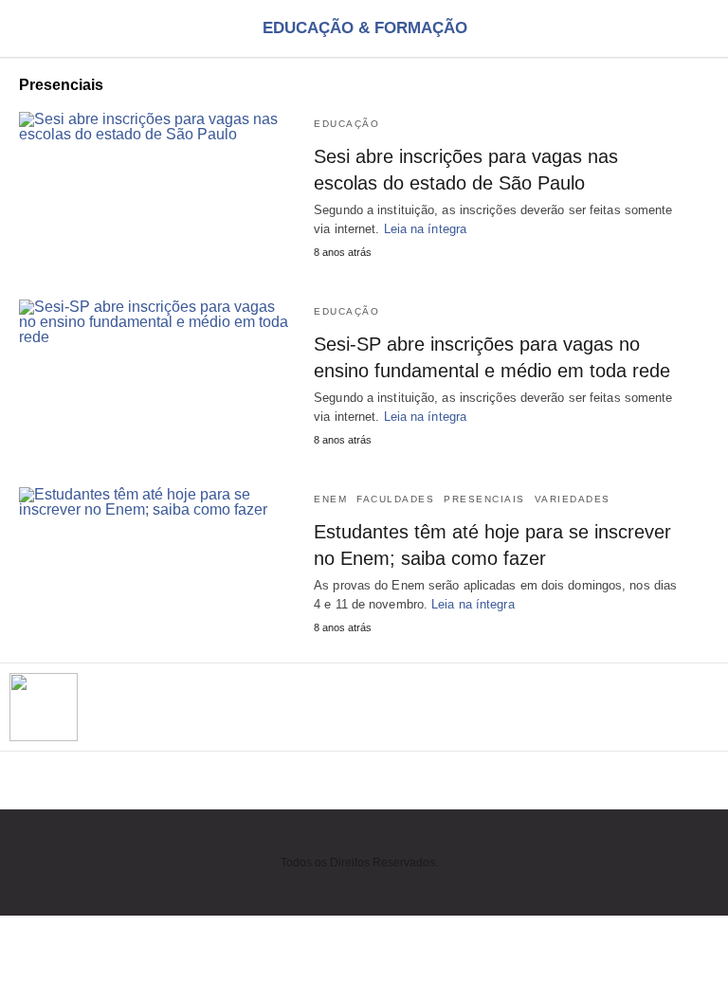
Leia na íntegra (425, 229)
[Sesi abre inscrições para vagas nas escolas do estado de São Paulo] (157, 187)
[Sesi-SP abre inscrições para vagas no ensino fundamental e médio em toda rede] (157, 374)
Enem (330, 499)
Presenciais (484, 499)
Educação (346, 123)
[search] (700, 29)
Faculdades (395, 499)
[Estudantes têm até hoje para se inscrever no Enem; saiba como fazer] (157, 562)
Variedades (572, 499)
